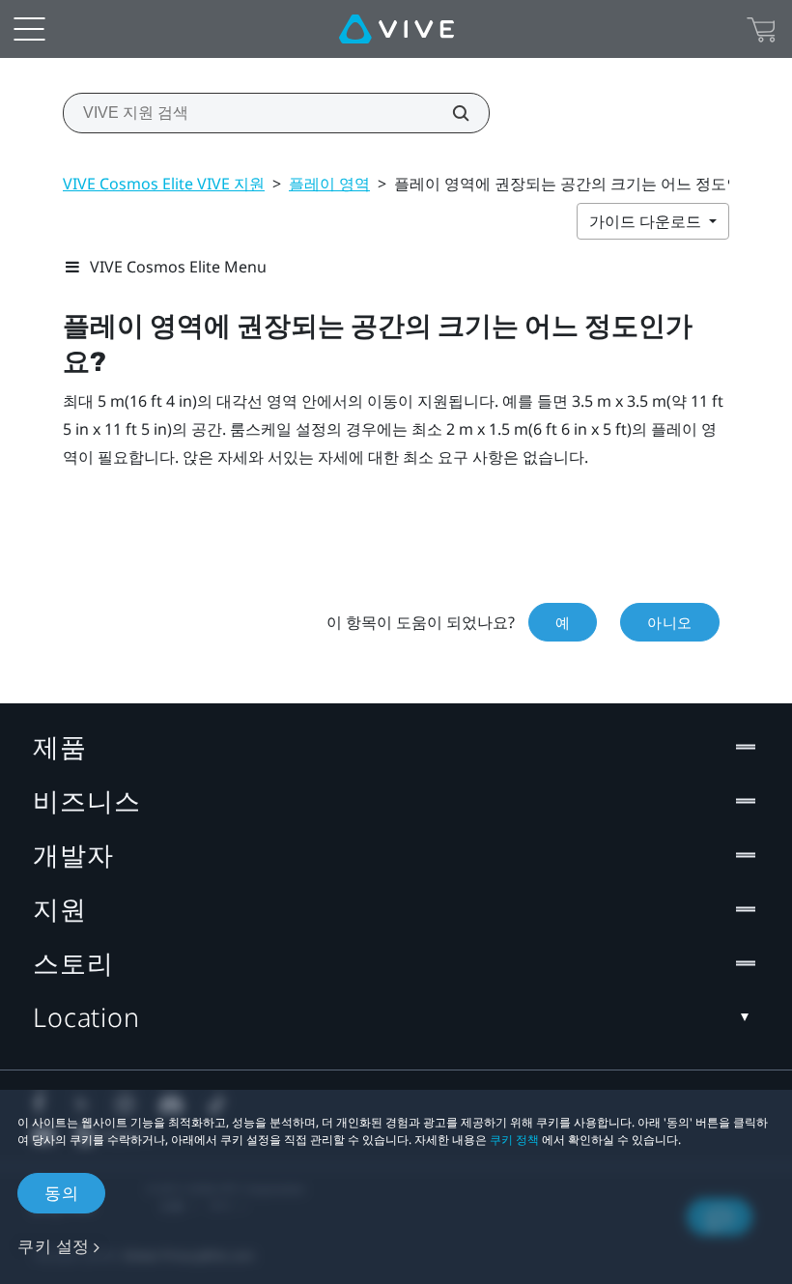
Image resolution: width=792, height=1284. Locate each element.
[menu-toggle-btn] (29, 29)
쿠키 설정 (53, 1246)
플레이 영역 (329, 183)
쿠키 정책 (514, 1139)
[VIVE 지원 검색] (450, 113)
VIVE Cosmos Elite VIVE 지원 (164, 183)
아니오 (670, 622)
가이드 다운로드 (647, 221)
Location (86, 1017)
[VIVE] (396, 28)
